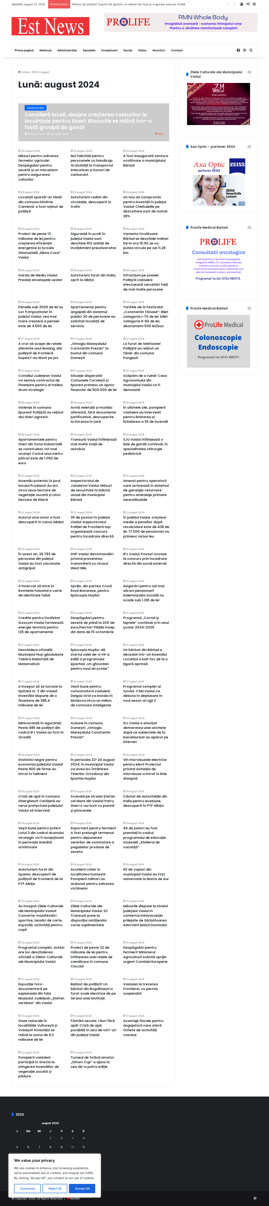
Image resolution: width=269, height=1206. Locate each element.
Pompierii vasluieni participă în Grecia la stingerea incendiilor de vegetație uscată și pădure (38, 1067)
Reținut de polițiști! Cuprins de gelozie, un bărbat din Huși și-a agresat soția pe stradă (128, 4)
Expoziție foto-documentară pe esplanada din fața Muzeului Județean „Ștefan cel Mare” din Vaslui (41, 994)
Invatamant (109, 50)
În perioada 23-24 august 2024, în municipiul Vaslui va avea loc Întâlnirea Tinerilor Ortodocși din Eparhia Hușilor (93, 769)
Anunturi (158, 50)
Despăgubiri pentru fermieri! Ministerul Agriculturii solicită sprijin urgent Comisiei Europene (145, 954)
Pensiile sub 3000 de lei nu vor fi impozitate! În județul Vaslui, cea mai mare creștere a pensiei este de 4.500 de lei (40, 316)
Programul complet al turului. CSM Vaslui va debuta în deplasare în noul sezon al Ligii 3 (142, 693)
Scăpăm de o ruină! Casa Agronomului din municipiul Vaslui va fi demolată (145, 382)
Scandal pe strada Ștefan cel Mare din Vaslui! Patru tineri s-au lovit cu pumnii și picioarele (93, 803)
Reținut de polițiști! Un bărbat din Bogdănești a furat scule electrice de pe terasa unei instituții (93, 991)
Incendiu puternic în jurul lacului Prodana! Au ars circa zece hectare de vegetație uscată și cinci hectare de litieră (39, 490)
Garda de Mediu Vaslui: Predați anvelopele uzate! (40, 277)
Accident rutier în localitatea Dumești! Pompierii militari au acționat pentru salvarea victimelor (92, 879)
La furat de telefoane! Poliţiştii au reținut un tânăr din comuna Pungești (142, 350)
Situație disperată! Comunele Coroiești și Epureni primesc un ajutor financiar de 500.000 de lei (94, 382)
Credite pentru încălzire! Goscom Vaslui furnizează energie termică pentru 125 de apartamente (40, 624)
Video (142, 50)
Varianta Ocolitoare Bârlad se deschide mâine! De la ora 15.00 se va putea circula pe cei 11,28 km (146, 243)
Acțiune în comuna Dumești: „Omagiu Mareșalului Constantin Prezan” (91, 730)
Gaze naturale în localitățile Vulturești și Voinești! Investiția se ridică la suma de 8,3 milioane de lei (37, 1030)
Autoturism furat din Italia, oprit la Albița (93, 277)
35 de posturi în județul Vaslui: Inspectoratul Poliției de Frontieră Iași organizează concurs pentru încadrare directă (92, 527)
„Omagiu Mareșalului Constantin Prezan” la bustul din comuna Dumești (89, 350)
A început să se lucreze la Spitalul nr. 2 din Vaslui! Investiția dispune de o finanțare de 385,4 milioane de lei (40, 696)
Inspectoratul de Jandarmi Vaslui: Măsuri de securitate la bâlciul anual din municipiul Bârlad (91, 490)
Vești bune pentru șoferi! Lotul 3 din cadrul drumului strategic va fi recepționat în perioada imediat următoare (41, 838)
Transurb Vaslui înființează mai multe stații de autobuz (94, 444)
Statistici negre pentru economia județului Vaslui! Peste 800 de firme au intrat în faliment (40, 766)
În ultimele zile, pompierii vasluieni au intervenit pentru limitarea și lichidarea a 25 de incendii (145, 414)
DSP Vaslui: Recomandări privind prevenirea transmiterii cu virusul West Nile (92, 561)
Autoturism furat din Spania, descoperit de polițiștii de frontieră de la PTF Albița (40, 876)
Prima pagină (24, 50)
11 (83, 1147)
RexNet (75, 1198)
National (45, 50)
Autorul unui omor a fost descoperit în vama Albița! (41, 519)
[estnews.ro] (50, 26)
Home (25, 72)
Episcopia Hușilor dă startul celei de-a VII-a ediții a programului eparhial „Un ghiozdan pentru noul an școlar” (90, 659)
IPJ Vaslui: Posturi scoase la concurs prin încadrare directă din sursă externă (145, 559)
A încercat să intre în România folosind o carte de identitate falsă (40, 591)
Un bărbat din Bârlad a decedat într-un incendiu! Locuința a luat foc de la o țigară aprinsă (145, 656)
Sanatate (89, 50)
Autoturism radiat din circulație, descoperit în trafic (91, 202)
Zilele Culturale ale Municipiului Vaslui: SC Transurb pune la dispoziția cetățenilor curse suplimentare (89, 915)
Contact (177, 50)
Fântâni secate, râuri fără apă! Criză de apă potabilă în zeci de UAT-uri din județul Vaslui (93, 1027)
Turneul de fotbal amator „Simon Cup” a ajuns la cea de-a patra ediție (92, 1062)
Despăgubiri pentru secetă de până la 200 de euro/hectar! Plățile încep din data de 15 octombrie (93, 624)
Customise (27, 1188)
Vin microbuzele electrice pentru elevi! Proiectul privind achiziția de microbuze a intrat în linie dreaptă (145, 769)
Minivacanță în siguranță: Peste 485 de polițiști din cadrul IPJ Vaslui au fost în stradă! (41, 730)
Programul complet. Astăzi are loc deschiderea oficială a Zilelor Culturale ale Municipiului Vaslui (41, 954)
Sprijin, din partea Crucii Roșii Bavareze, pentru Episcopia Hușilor (91, 591)
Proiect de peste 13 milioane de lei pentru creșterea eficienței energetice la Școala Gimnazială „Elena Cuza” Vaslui (39, 245)
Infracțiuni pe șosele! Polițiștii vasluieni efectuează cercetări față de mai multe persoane (145, 282)
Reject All (55, 1188)
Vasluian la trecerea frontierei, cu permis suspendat (140, 989)
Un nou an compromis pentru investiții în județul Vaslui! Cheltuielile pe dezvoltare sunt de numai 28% (145, 207)
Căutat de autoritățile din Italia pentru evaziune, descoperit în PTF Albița (145, 801)
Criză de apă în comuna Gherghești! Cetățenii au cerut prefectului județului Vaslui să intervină (40, 803)
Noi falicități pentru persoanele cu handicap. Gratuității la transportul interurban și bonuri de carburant (92, 165)
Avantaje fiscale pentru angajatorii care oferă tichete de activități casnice (143, 1027)
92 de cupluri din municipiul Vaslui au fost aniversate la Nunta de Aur (146, 874)
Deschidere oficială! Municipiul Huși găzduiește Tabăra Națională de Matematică (40, 656)
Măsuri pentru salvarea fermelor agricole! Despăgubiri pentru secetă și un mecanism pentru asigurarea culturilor (38, 167)
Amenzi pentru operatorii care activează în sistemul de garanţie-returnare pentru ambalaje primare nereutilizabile (146, 490)
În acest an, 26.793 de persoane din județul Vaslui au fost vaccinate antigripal (39, 561)
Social (127, 50)
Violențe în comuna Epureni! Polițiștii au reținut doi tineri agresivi (40, 412)
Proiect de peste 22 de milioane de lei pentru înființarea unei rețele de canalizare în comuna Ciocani (91, 957)
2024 (35, 72)
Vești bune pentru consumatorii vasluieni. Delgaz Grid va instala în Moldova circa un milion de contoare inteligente (92, 696)
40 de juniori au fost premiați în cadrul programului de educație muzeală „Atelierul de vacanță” (144, 838)
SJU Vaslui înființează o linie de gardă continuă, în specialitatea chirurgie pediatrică (145, 446)
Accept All (82, 1188)
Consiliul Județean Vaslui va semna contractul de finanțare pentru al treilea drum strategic (40, 382)
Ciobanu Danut (36, 133)
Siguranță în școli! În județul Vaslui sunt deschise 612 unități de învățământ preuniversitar (93, 240)
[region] (54, 1176)
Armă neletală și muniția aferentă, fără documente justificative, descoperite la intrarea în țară (93, 414)
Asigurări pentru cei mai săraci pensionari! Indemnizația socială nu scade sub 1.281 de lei (143, 593)
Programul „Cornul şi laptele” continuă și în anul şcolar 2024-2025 (146, 622)
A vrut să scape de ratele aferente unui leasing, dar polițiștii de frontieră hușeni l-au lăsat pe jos (40, 350)
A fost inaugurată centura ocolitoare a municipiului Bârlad (145, 160)
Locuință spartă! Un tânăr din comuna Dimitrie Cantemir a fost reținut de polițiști (40, 204)
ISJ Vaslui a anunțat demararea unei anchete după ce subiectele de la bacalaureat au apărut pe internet (145, 732)
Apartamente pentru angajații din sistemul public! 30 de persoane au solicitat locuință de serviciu (93, 316)
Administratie (67, 50)
